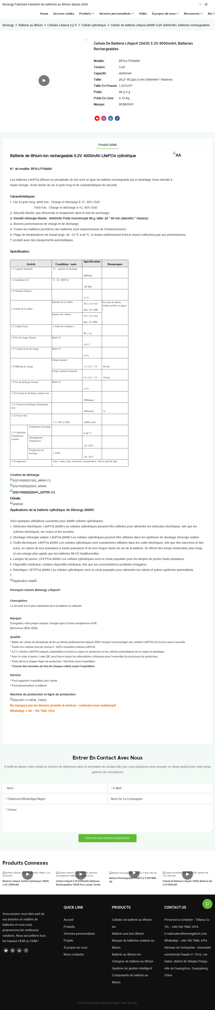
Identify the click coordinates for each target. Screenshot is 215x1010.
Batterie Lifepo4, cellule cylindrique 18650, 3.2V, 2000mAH (26, 882)
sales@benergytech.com (190, 933)
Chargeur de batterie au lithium (132, 961)
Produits (69, 926)
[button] (214, 13)
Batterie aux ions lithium (128, 933)
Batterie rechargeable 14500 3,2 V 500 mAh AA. (132, 879)
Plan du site (129, 1003)
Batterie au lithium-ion (126, 954)
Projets (68, 940)
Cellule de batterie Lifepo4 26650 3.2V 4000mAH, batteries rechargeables (160, 25)
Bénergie (113, 1003)
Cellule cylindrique (93, 25)
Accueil (68, 919)
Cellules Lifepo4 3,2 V (62, 25)
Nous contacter (74, 954)
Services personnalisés (79, 933)
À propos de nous (75, 947)
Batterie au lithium (30, 25)
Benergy (8, 25)
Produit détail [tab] (107, 144)
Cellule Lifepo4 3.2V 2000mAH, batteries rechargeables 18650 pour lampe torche (78, 882)
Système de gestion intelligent (132, 968)
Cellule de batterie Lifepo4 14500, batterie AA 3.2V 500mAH (187, 882)
